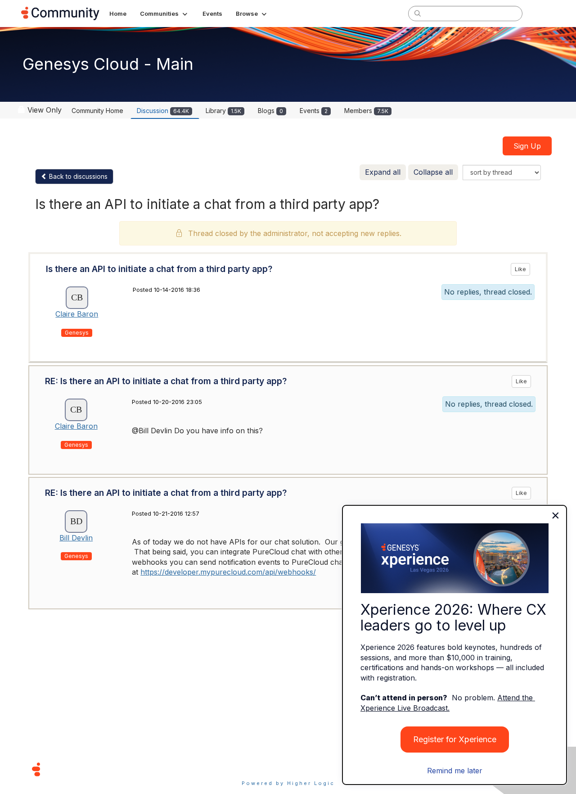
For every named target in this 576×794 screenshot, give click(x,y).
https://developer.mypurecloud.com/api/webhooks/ (228, 571)
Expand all (382, 172)
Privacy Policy (317, 769)
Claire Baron (76, 313)
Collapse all (433, 172)
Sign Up (527, 145)
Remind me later (454, 770)
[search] (417, 13)
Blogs (270, 110)
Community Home (97, 110)
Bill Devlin (76, 537)
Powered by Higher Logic (288, 783)
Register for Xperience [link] (454, 739)
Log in (543, 13)
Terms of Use (256, 769)
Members (366, 110)
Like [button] (520, 269)
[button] (164, 13)
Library (223, 110)
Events (314, 110)
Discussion (163, 110)
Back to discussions (77, 176)
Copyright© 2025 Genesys (97, 769)
